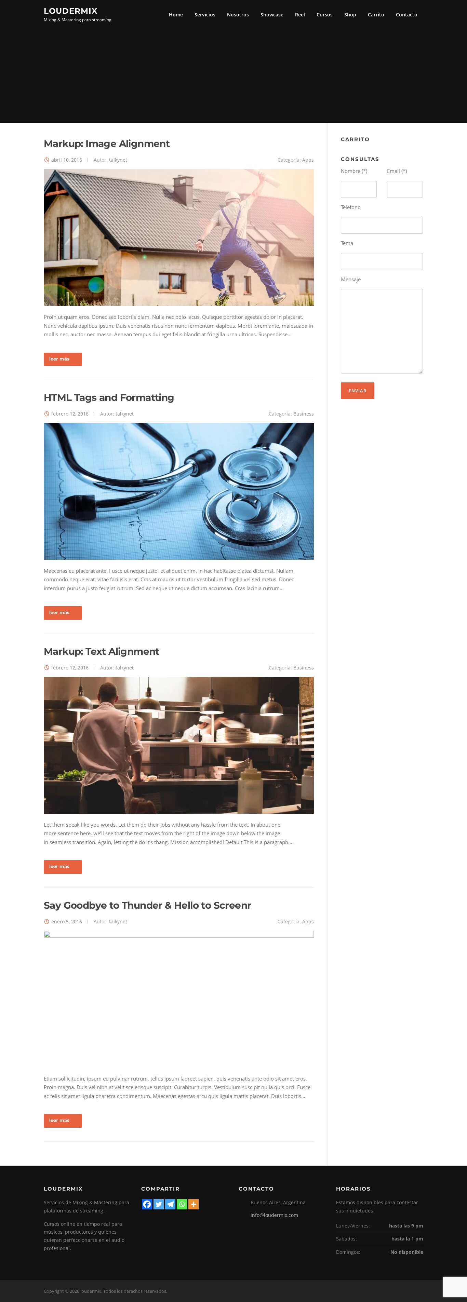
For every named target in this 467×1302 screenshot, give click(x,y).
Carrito (376, 14)
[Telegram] (170, 1204)
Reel (300, 14)
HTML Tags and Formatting (109, 397)
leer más (59, 359)
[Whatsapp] (182, 1204)
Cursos (325, 14)
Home (176, 14)
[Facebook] (147, 1204)
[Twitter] (159, 1204)
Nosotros (238, 14)
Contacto (406, 14)
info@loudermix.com (274, 1215)
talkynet (118, 160)
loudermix (70, 10)
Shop (350, 14)
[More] (193, 1204)
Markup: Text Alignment (101, 651)
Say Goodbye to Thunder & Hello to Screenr (147, 905)
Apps (308, 160)
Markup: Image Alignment (107, 143)
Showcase (272, 14)
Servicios (205, 14)
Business (303, 413)
